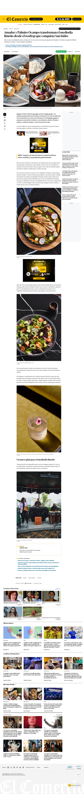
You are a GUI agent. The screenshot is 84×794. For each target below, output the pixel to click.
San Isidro (39, 606)
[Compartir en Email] (4, 126)
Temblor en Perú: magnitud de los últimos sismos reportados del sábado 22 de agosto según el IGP (12, 673)
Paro (46, 24)
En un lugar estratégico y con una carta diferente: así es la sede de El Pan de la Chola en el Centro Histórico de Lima (34, 46)
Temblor (42, 24)
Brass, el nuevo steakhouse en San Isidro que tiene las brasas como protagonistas (38, 595)
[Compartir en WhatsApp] (4, 117)
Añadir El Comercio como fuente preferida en (69, 28)
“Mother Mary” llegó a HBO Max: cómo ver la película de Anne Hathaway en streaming (32, 760)
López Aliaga (51, 24)
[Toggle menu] (3, 19)
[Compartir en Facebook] (4, 120)
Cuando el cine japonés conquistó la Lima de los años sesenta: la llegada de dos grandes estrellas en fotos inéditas (70, 181)
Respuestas (5, 669)
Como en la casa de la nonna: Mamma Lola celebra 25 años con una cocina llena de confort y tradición (38, 592)
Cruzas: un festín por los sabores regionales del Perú (18, 45)
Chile (24, 669)
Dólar (63, 24)
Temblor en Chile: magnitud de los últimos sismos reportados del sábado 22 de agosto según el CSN (32, 673)
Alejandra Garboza (7, 709)
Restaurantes (5, 730)
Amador (30, 581)
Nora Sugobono (27, 739)
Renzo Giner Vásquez (68, 709)
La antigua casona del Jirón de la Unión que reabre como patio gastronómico (11, 704)
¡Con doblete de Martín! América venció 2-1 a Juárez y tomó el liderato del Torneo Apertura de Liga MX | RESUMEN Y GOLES (52, 674)
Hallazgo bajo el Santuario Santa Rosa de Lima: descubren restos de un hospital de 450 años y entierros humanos (70, 157)
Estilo (45, 730)
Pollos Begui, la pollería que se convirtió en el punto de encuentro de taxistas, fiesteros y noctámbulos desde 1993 (53, 704)
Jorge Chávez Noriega (48, 739)
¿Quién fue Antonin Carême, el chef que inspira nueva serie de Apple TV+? (36, 597)
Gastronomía (5, 700)
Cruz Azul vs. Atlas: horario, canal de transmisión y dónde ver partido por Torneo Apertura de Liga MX (73, 673)
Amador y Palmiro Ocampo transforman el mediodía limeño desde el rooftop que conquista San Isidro (12, 735)
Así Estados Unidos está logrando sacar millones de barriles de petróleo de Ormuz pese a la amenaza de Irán (69, 173)
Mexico (45, 669)
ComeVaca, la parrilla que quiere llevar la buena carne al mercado (32, 703)
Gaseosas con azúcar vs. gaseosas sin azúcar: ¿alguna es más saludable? (36, 589)
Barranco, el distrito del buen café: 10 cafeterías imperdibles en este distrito (37, 599)
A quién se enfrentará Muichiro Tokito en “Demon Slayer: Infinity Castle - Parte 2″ (12, 784)
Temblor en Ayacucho (28, 24)
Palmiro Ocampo (32, 606)
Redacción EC (6, 678)
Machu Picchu (58, 24)
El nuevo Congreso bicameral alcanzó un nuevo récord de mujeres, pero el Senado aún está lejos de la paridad (69, 197)
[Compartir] (4, 114)
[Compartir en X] (4, 123)
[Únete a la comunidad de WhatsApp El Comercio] (61, 51)
